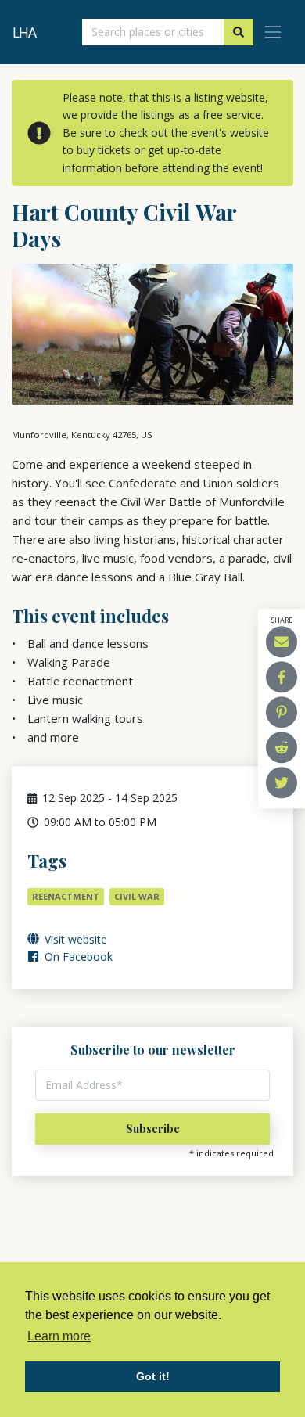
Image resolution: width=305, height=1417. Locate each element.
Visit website (74, 939)
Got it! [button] (153, 1376)
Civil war (137, 896)
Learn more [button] (59, 1336)
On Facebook (77, 956)
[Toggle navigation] (272, 32)
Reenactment (65, 896)
